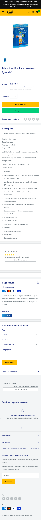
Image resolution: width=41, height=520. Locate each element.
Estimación (9, 362)
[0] (37, 12)
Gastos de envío (29, 87)
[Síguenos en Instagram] (11, 498)
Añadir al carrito (20, 104)
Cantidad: (5, 96)
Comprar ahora (20, 111)
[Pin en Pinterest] (29, 119)
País (3, 330)
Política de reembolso (9, 372)
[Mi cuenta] (33, 12)
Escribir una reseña (20, 260)
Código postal (6, 350)
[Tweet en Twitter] (33, 119)
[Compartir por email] (37, 119)
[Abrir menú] (3, 12)
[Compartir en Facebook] (25, 119)
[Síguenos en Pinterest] (15, 498)
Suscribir (8, 482)
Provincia (5, 340)
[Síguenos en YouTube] (19, 498)
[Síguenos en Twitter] (7, 498)
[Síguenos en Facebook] (3, 498)
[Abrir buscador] (29, 12)
